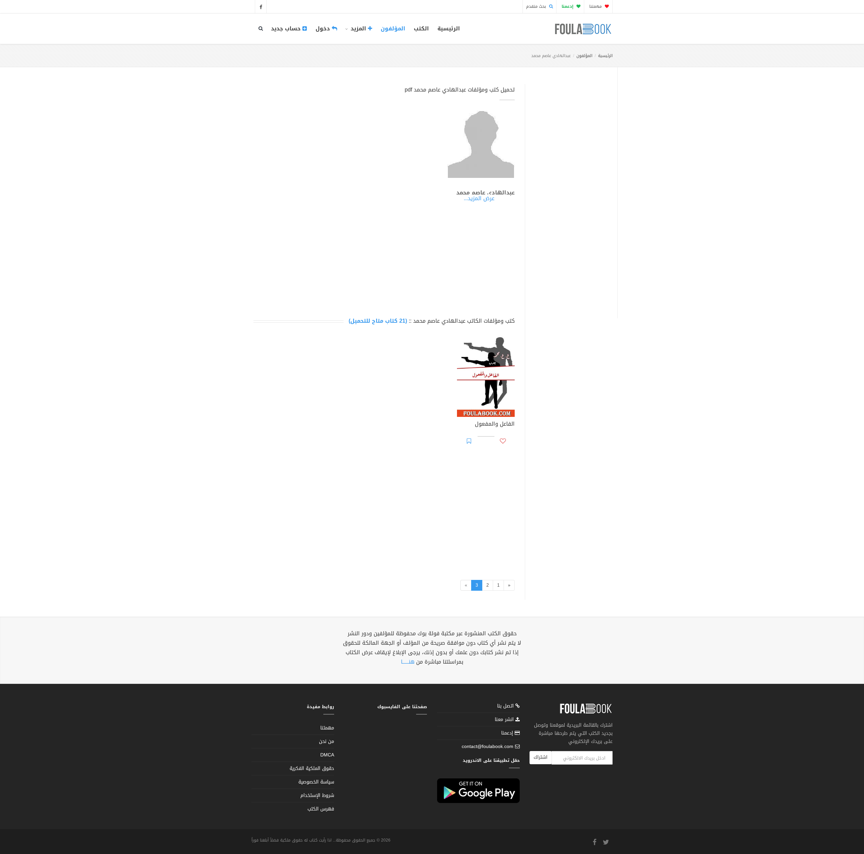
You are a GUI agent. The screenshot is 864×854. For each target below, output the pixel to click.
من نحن (326, 741)
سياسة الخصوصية (316, 781)
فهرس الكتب (320, 808)
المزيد (358, 28)
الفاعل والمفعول (495, 424)
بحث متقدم (536, 6)
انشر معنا (505, 719)
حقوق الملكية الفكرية (312, 768)
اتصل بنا (506, 707)
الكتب (421, 28)
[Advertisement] (569, 193)
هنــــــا (407, 662)
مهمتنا (596, 6)
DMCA (327, 754)
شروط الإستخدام (317, 795)
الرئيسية (448, 28)
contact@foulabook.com (487, 746)
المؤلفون (393, 28)
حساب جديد (286, 28)
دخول (324, 28)
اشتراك (540, 757)
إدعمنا (508, 733)
